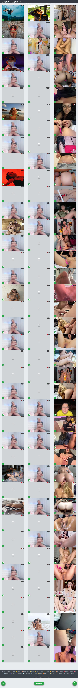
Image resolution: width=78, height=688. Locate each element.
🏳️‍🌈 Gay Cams (12, 673)
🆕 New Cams (6, 673)
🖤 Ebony (8, 671)
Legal (48, 677)
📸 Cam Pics (72, 673)
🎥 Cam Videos (66, 673)
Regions (35, 677)
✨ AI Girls (40, 673)
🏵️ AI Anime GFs (46, 673)
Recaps (40, 677)
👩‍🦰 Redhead (52, 671)
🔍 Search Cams (39, 675)
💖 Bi (75, 671)
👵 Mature (32, 671)
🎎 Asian (4, 671)
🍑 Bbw (57, 671)
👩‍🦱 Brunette (46, 671)
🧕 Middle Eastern (25, 671)
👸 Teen (36, 671)
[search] (75, 683)
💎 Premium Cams (26, 673)
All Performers (44, 677)
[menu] (3, 683)
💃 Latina (13, 671)
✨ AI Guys (52, 673)
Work (38, 677)
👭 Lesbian (71, 671)
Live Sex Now (39, 683)
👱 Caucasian (18, 671)
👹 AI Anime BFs (59, 673)
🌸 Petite (61, 671)
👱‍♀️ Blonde (41, 671)
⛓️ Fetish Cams (34, 673)
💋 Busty (66, 671)
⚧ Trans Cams (19, 673)
